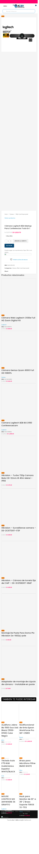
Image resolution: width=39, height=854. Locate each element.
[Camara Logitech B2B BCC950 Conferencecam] (18, 401)
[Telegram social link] (23, 1)
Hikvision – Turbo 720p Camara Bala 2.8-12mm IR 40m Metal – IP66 (17, 478)
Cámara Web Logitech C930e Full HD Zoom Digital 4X (18, 319)
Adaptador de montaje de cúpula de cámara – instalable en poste (18, 683)
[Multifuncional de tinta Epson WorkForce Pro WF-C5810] (27, 712)
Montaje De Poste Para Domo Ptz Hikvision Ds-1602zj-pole (17, 634)
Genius (3, 377)
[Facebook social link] (14, 1)
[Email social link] (19, 1)
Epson (21, 737)
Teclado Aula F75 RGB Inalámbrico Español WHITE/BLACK (8, 766)
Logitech (3, 324)
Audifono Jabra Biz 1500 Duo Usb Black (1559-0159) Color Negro (9, 730)
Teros (21, 811)
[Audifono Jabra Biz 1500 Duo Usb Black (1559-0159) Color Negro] (9, 712)
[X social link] (16, 1)
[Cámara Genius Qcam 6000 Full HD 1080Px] (18, 349)
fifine (20, 770)
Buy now (9, 245)
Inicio (6, 214)
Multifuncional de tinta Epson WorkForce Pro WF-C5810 (26, 728)
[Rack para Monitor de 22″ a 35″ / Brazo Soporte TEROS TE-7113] (27, 783)
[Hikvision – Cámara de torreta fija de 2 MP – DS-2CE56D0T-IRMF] (18, 559)
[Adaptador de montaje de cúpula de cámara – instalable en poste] (18, 662)
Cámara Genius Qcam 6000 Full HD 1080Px (17, 371)
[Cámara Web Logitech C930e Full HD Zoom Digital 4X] (18, 296)
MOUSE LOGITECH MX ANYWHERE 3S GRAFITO (8, 800)
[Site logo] (19, 6)
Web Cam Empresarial (22, 214)
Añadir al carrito (20, 241)
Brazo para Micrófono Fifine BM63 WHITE (27, 763)
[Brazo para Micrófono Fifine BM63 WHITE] (27, 748)
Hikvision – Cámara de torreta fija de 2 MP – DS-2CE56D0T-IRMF (18, 582)
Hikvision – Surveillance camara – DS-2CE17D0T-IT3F (18, 529)
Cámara (12, 214)
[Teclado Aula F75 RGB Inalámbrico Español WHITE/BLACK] (9, 748)
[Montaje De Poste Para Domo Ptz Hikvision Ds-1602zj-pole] (18, 611)
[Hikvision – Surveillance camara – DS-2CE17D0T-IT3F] (18, 506)
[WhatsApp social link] (21, 1)
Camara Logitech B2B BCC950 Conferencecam (16, 424)
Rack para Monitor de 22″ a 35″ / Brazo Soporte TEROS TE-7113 (27, 802)
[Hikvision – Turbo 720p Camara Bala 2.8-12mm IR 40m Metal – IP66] (18, 454)
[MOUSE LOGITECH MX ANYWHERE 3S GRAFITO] (9, 783)
